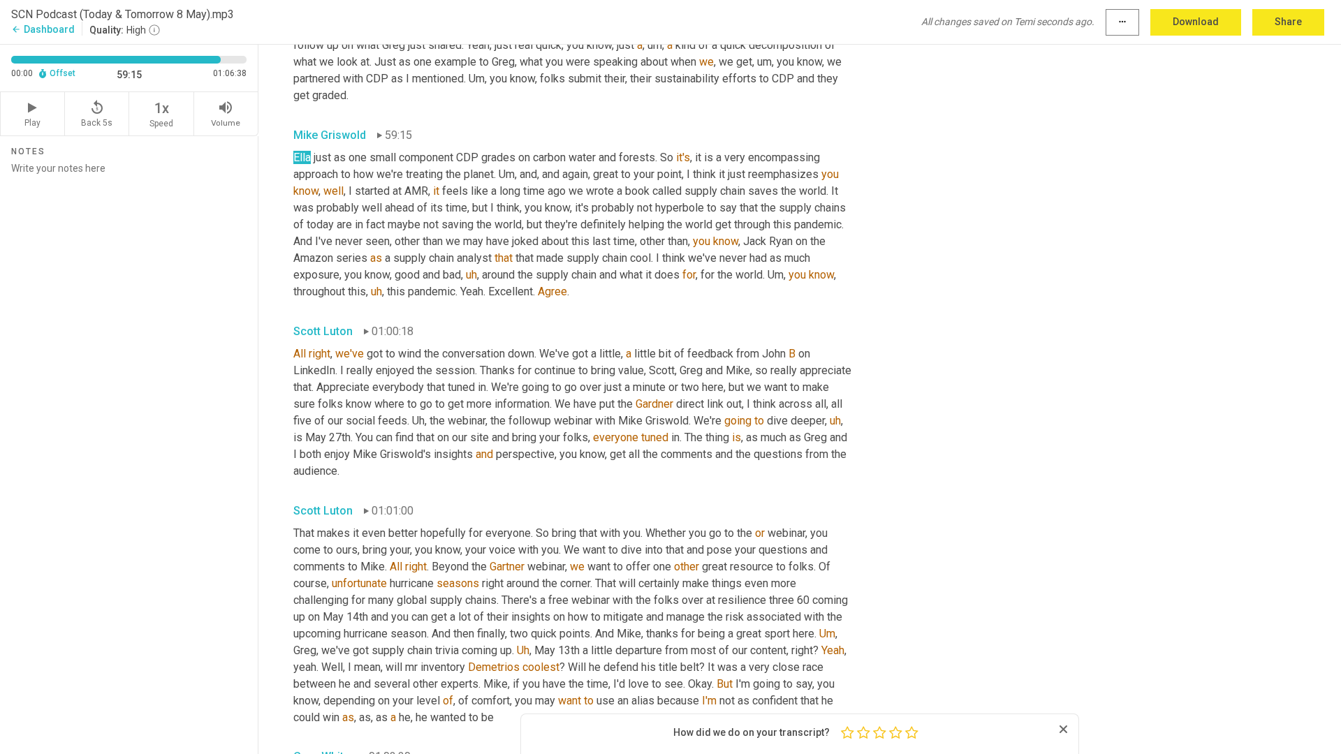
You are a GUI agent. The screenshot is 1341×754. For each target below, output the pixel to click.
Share (1288, 21)
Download (1196, 21)
